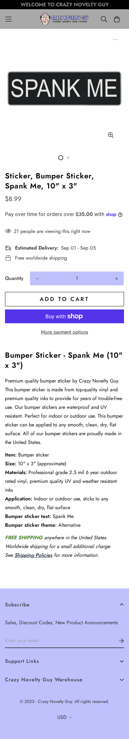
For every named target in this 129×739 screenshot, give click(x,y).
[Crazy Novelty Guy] (64, 19)
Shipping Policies (33, 555)
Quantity (14, 278)
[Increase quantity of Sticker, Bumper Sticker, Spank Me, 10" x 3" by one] (116, 279)
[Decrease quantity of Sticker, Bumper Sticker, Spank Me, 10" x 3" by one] (37, 279)
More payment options (64, 331)
